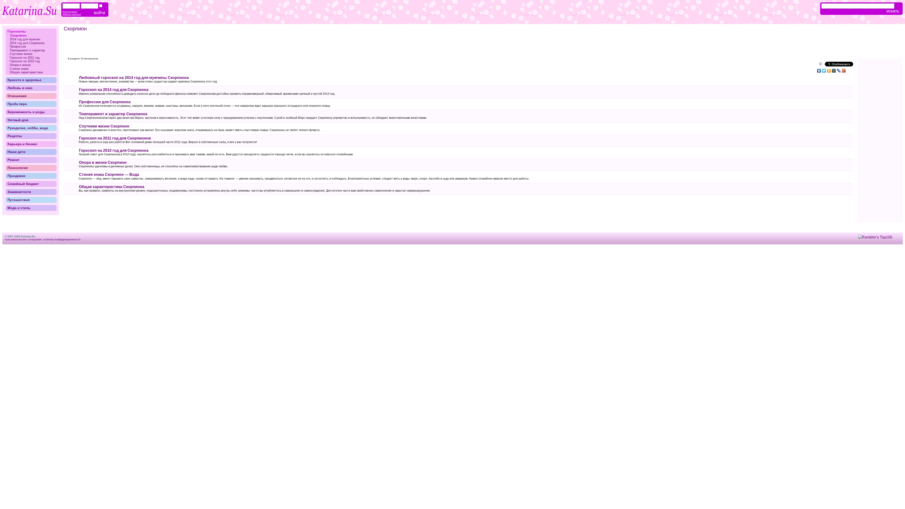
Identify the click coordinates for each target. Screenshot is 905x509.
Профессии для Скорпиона (105, 102)
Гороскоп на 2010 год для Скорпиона (113, 150)
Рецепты (15, 136)
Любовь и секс (20, 88)
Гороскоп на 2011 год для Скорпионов (115, 138)
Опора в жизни (20, 65)
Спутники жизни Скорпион (104, 126)
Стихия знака (19, 68)
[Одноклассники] (829, 71)
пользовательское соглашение (23, 239)
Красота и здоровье (24, 80)
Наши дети (16, 152)
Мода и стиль (19, 208)
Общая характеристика (26, 72)
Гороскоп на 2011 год (25, 57)
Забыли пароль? (71, 14)
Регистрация (69, 11)
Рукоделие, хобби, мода (28, 128)
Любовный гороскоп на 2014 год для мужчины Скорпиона (134, 78)
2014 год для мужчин (25, 39)
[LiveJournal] (838, 71)
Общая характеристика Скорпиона (111, 187)
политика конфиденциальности (61, 239)
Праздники (16, 176)
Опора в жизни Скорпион (103, 162)
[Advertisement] (153, 44)
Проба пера (17, 104)
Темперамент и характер (27, 50)
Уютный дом (18, 120)
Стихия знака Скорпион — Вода (109, 174)
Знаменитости (19, 192)
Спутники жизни (21, 54)
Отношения (17, 96)
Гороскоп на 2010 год (25, 61)
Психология (18, 168)
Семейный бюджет (23, 184)
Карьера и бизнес (22, 144)
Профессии (18, 46)
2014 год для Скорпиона (27, 43)
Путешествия (19, 200)
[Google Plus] (843, 71)
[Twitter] (824, 71)
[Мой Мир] (833, 71)
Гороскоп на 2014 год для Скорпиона (113, 90)
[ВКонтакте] (819, 71)
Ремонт (14, 160)
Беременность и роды (26, 112)
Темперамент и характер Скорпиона (113, 114)
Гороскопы (17, 31)
